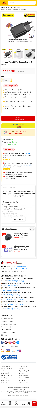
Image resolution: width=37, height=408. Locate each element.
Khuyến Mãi (23, 366)
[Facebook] (2, 342)
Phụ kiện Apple (5, 366)
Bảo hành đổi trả (7, 319)
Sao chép (7, 159)
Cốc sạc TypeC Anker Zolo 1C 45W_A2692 (21, 234)
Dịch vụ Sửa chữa (6, 368)
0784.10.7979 (8, 309)
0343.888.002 (7, 285)
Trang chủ (5, 7)
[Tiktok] (6, 342)
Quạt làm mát (23, 382)
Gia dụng (22, 380)
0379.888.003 (7, 290)
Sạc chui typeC (24, 371)
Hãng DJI (4, 382)
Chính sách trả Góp (8, 327)
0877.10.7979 (11, 304)
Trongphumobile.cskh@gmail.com (20, 387)
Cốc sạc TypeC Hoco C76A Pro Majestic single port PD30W (21, 247)
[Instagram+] (10, 342)
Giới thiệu (4, 335)
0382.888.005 (11, 299)
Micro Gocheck (5, 380)
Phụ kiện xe (4, 371)
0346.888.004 (7, 295)
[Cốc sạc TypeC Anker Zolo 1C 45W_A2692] (8, 237)
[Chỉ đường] (19, 304)
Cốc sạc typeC (15, 7)
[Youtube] (14, 342)
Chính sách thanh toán (9, 321)
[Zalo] (17, 342)
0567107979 (21, 389)
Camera (22, 368)
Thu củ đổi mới (6, 330)
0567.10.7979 (21, 131)
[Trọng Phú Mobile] (4, 2)
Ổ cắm (21, 373)
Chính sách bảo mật (8, 332)
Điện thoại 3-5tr (6, 378)
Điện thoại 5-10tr (24, 378)
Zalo (10, 134)
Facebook (18, 134)
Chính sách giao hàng (8, 324)
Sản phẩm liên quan (9, 229)
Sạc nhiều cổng (5, 373)
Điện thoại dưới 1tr (6, 375)
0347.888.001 (11, 281)
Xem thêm (17, 219)
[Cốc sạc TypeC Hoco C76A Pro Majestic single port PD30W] (8, 249)
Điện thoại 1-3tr (24, 375)
